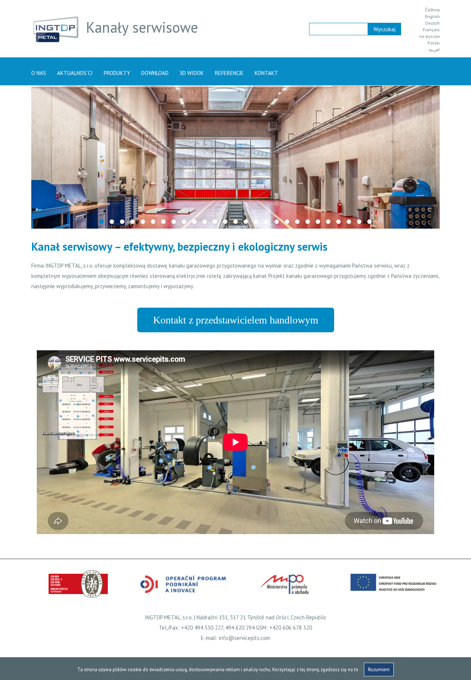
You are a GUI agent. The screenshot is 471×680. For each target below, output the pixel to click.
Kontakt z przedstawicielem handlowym (235, 320)
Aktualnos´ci (75, 72)
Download (155, 72)
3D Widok (192, 72)
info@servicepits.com (244, 637)
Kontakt (266, 72)
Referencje (229, 72)
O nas (38, 72)
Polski (434, 43)
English (432, 16)
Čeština (432, 9)
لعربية (434, 49)
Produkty (117, 72)
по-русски (429, 36)
